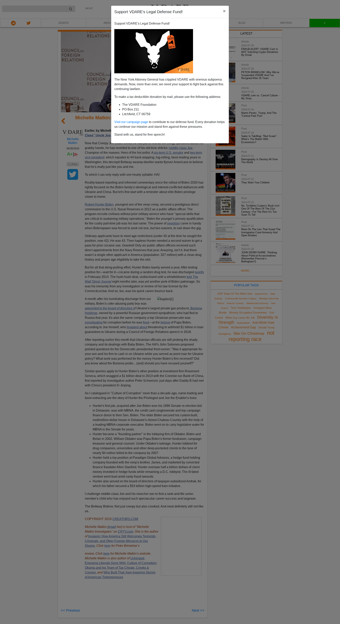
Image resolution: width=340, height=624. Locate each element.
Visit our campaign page (131, 122)
